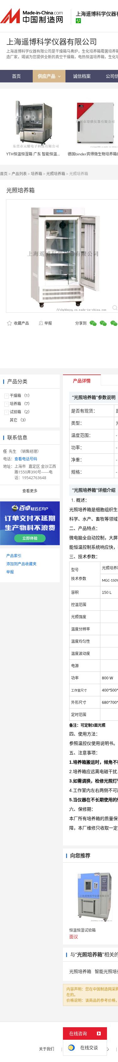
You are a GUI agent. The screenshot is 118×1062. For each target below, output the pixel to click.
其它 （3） (19, 420)
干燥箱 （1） (21, 395)
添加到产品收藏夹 (21, 564)
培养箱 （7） (21, 403)
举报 (48, 323)
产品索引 (13, 555)
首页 (4, 173)
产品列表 (19, 173)
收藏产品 (21, 323)
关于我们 (46, 1049)
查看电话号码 (25, 459)
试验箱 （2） (21, 412)
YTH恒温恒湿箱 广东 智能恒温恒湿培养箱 (41, 154)
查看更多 (29, 491)
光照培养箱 (55, 173)
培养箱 (36, 173)
